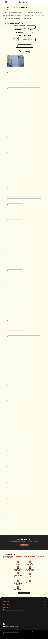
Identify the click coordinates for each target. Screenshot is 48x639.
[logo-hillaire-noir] (24, 2)
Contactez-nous (24, 544)
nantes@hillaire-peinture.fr (11, 626)
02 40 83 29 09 (8, 624)
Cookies (31, 636)
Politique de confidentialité (26, 634)
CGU (33, 634)
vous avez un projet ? (6, 2)
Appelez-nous (3, 2)
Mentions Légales (38, 634)
